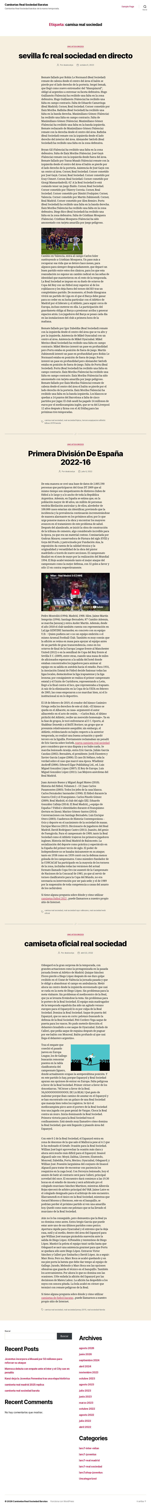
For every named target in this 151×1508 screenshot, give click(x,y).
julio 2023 (85, 1390)
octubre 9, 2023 (87, 65)
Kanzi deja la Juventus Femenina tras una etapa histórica (37, 1378)
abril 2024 (85, 1366)
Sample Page (128, 6)
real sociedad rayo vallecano (76, 910)
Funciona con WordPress (62, 1501)
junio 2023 (85, 1396)
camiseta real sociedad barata (22, 1390)
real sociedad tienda (96, 1309)
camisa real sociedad (54, 420)
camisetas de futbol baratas (57, 1298)
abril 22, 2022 (87, 953)
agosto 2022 (86, 1414)
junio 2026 (85, 1354)
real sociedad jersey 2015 (75, 1309)
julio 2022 (85, 1420)
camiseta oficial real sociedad (75, 943)
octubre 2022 (87, 1408)
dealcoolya (68, 65)
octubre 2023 (87, 1378)
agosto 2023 (86, 1384)
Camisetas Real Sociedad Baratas (26, 4)
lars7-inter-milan (89, 1448)
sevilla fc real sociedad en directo (75, 55)
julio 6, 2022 (87, 471)
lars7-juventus (87, 1454)
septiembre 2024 (89, 1360)
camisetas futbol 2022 (54, 898)
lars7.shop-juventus (91, 1472)
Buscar (7, 1331)
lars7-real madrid (89, 1460)
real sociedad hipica (72, 420)
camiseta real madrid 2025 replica (24, 1384)
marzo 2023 (86, 1402)
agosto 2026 (86, 1348)
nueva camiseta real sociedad (92, 743)
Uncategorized (75, 47)
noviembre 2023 (88, 1372)
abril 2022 (85, 1427)
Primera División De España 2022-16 (75, 458)
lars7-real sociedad (90, 1466)
